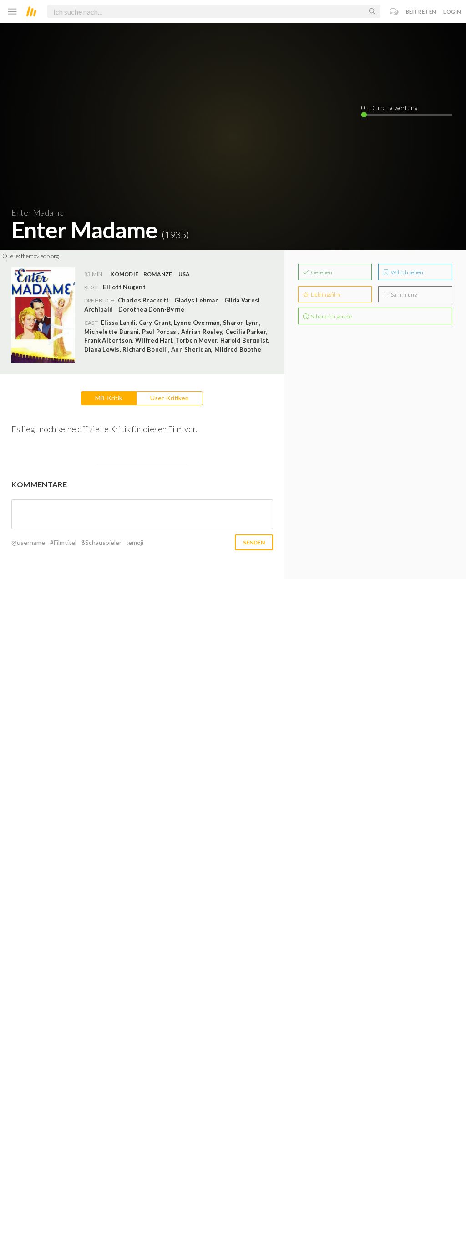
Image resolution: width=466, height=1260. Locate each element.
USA (184, 274)
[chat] (394, 11)
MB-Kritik (108, 398)
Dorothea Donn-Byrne (151, 309)
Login (452, 12)
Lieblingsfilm (325, 294)
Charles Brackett (143, 300)
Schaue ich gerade (331, 316)
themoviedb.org (40, 256)
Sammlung (403, 294)
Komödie (124, 274)
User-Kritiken (169, 398)
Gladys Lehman (196, 300)
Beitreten (421, 12)
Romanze (157, 274)
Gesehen (321, 272)
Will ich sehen (406, 272)
